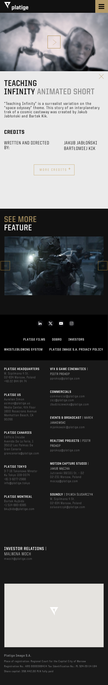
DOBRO (57, 339)
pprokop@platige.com (65, 378)
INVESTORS (76, 339)
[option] (54, 265)
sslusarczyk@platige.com (67, 507)
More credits (55, 169)
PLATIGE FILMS (34, 339)
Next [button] (102, 265)
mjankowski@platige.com (67, 427)
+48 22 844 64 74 (15, 381)
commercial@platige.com (67, 396)
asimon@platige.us (17, 403)
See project (53, 277)
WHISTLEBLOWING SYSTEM (23, 349)
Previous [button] (5, 265)
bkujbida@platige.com (19, 509)
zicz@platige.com (62, 400)
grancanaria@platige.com (21, 453)
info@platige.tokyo (17, 483)
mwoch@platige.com (18, 559)
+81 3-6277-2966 (15, 479)
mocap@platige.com (64, 481)
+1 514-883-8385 (15, 505)
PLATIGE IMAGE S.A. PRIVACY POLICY (76, 349)
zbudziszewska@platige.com (69, 404)
